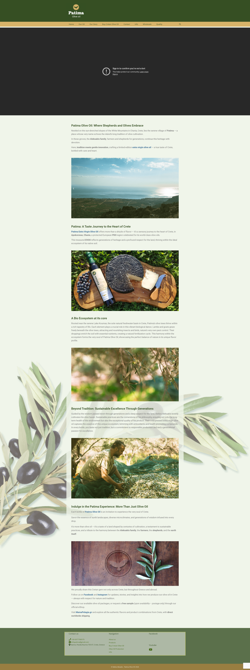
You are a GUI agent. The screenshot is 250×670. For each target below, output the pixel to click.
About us (112, 639)
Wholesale (147, 24)
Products (112, 642)
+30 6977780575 (77, 639)
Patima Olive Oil (93, 512)
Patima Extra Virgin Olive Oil (85, 231)
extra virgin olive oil (142, 147)
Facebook (89, 594)
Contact (127, 24)
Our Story (93, 24)
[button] (73, 188)
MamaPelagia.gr (84, 612)
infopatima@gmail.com (80, 642)
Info (136, 24)
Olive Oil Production (116, 649)
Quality (159, 24)
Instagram (103, 594)
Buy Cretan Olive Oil (110, 24)
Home (71, 24)
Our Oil (82, 24)
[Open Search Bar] (180, 24)
